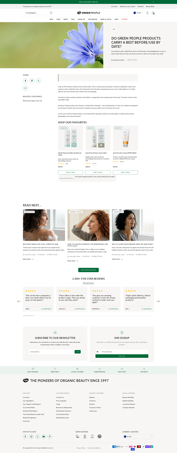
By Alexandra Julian (29, 254)
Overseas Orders (95, 407)
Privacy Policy (81, 448)
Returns (92, 404)
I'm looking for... (31, 13)
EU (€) (139, 13)
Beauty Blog (150, 6)
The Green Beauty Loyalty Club (33, 414)
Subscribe (122, 356)
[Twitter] (37, 437)
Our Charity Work (29, 407)
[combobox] (99, 351)
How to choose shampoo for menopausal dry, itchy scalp (88, 245)
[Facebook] (25, 437)
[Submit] (78, 351)
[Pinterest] (50, 437)
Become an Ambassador (64, 407)
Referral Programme (29, 418)
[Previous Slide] (19, 301)
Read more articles (88, 270)
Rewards (141, 6)
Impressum (93, 411)
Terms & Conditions (93, 448)
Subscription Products (63, 411)
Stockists (92, 401)
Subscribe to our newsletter (55, 337)
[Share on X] (38, 81)
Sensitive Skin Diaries (30, 411)
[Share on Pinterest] (32, 81)
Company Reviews (129, 407)
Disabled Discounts (62, 418)
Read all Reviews (88, 283)
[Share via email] (25, 88)
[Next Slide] (158, 301)
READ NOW (27, 259)
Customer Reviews (129, 404)
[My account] (147, 13)
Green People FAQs (66, 178)
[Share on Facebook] (25, 81)
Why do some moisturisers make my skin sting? (132, 244)
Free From (26, 421)
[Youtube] (43, 437)
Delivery (92, 397)
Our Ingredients (28, 401)
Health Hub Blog (128, 401)
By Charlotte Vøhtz (117, 60)
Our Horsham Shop (62, 414)
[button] (153, 2)
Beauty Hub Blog (128, 397)
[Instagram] (31, 437)
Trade (58, 404)
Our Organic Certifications (32, 404)
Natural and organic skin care (32, 101)
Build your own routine (127, 6)
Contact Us (60, 397)
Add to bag (70, 172)
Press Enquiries (61, 401)
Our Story (114, 6)
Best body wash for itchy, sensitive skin (40, 244)
